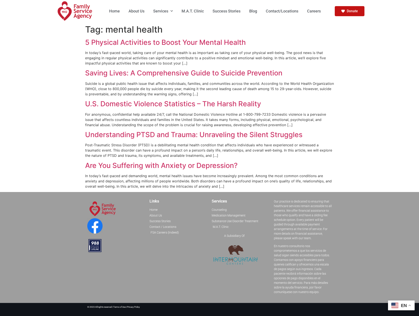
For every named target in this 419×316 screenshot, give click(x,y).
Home (114, 11)
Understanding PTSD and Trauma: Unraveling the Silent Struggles (193, 134)
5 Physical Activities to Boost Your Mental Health (165, 42)
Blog (253, 11)
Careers (314, 11)
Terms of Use (119, 307)
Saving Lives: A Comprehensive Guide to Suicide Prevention (183, 73)
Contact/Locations (282, 11)
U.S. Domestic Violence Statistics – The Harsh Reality (173, 104)
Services (160, 11)
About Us (136, 11)
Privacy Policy (133, 307)
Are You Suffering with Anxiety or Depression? (161, 165)
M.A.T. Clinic (193, 11)
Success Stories (226, 11)
